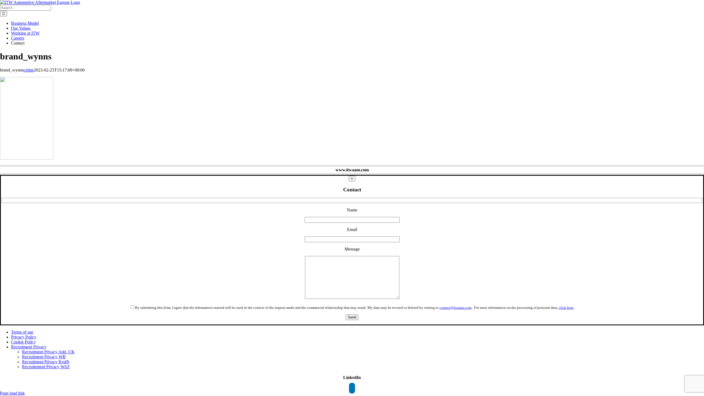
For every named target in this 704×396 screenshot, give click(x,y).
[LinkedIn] (352, 388)
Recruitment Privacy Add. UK (48, 352)
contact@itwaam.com (455, 308)
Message (352, 249)
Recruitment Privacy (28, 347)
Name (352, 210)
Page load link (12, 393)
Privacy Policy (23, 337)
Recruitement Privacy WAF (46, 366)
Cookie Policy (23, 342)
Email (352, 229)
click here (566, 308)
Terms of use (22, 332)
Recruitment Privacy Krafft (45, 361)
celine (29, 70)
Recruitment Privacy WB (44, 356)
